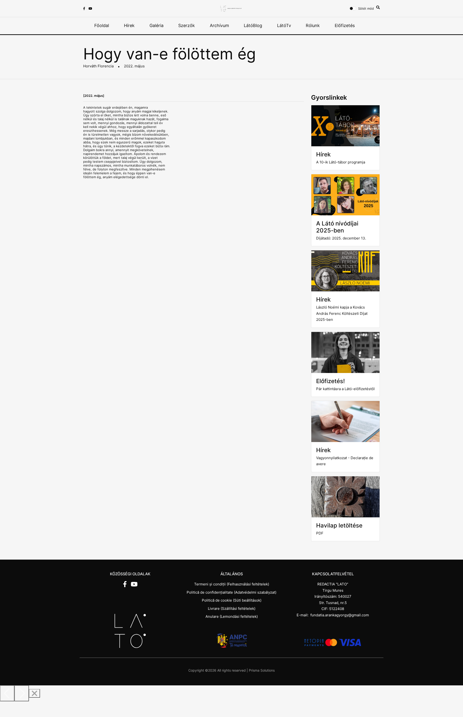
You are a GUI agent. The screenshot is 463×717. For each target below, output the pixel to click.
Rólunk (313, 25)
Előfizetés (345, 25)
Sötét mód (366, 8)
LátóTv (284, 25)
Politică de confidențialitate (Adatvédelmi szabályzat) (231, 592)
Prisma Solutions (262, 670)
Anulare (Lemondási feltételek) (231, 616)
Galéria (156, 25)
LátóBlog (253, 25)
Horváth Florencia (98, 66)
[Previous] (7, 693)
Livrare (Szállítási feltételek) (231, 608)
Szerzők (186, 25)
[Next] (21, 693)
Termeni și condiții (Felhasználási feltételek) (231, 584)
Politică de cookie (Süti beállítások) (231, 600)
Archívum (219, 25)
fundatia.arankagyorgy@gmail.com (339, 615)
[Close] (34, 693)
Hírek (129, 25)
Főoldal (101, 25)
